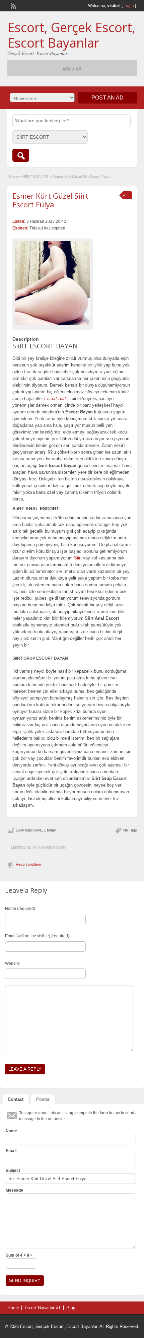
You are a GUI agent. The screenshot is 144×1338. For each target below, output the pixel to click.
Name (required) (20, 908)
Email (11, 1150)
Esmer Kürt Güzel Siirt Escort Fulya (50, 200)
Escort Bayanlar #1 (42, 1307)
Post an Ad (107, 98)
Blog (70, 1307)
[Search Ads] (20, 155)
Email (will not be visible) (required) (37, 936)
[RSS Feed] (12, 5)
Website (12, 963)
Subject (13, 1170)
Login (129, 5)
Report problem (28, 864)
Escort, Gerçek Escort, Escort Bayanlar (71, 34)
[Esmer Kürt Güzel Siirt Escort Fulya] (52, 283)
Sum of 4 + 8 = (19, 1255)
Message (14, 1190)
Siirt (78, 557)
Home (14, 177)
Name (11, 1131)
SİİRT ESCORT (36, 177)
